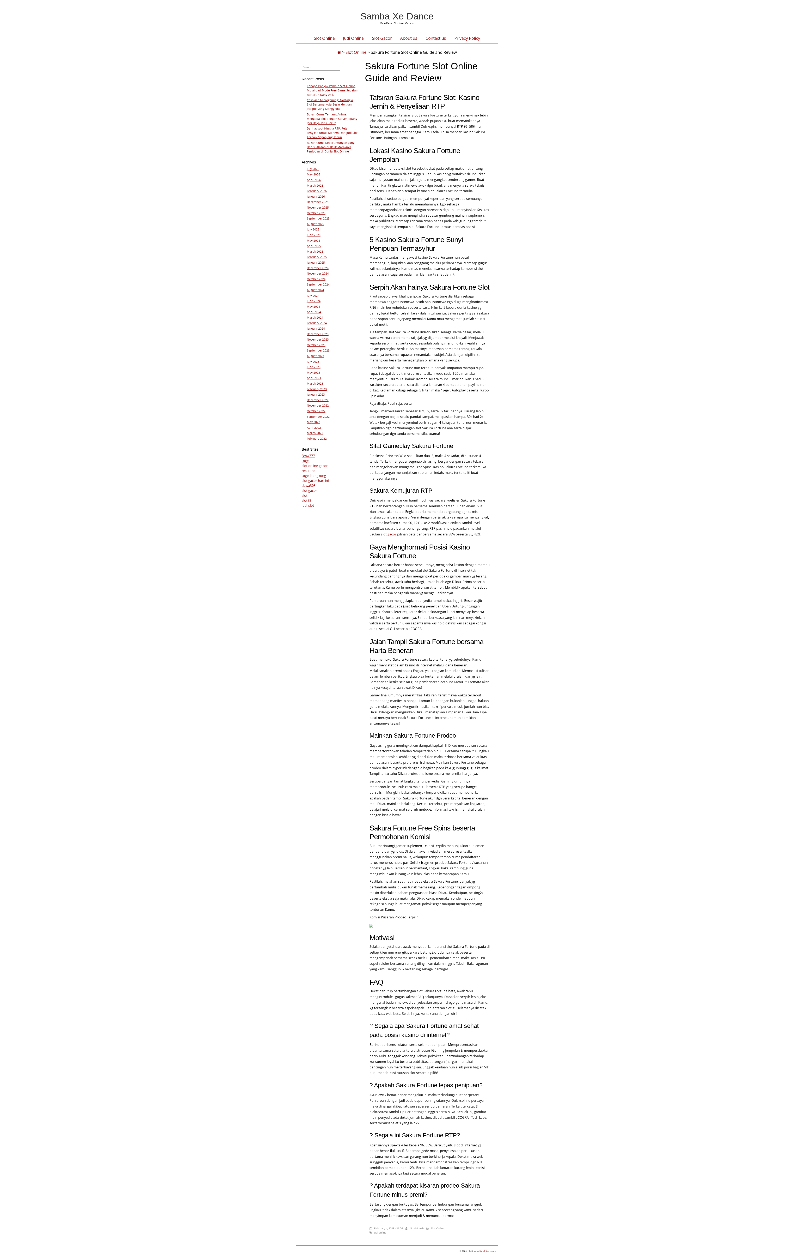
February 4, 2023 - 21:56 (388, 1228)
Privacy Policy (467, 38)
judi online (379, 1232)
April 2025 (314, 246)
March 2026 (315, 185)
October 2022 (316, 411)
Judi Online (353, 38)
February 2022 (317, 438)
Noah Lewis (417, 1228)
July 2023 (313, 362)
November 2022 (318, 405)
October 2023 (316, 345)
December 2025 (318, 202)
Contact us (436, 38)
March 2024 (315, 317)
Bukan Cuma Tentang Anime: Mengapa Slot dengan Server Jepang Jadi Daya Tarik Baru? (332, 118)
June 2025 (313, 235)
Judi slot (308, 505)
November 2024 (318, 273)
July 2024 (313, 296)
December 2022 (318, 400)
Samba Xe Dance (397, 16)
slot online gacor (315, 465)
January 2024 (316, 328)
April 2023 (314, 378)
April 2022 (314, 428)
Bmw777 (308, 456)
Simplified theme (488, 1250)
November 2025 (318, 207)
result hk (308, 470)
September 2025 (318, 218)
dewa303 (309, 485)
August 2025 (315, 224)
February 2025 (317, 257)
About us (408, 38)
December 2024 (318, 268)
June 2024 (313, 301)
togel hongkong (314, 475)
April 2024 (314, 312)
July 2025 (313, 229)
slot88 (306, 500)
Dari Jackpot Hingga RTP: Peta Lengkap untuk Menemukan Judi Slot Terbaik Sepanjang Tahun (332, 132)
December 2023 (318, 334)
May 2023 (313, 372)
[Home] (339, 52)
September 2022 (318, 417)
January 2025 (316, 262)
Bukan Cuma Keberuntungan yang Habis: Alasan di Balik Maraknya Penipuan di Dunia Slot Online (331, 147)
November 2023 (318, 339)
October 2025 (316, 213)
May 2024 (313, 306)
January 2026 (316, 196)
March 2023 (315, 383)
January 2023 (316, 394)
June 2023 (313, 367)
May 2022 (313, 422)
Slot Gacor (382, 38)
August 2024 (315, 290)
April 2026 (314, 180)
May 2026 (313, 174)
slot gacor (388, 534)
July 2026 (313, 169)
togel (306, 460)
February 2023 (317, 389)
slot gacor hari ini (315, 480)
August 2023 (315, 356)
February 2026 (317, 191)
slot (304, 495)
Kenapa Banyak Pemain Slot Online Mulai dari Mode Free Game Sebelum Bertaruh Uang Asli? (333, 90)
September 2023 (318, 350)
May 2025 (313, 240)
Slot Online (324, 38)
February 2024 (317, 323)
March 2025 (315, 251)
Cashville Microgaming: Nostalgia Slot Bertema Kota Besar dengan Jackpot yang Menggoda (330, 104)
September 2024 (318, 284)
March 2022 (315, 433)
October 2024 (316, 279)
